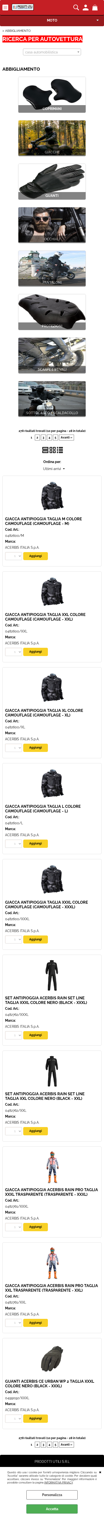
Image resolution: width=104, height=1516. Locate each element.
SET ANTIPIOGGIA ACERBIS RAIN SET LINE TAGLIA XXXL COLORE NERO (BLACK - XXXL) (46, 1000)
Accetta (52, 1509)
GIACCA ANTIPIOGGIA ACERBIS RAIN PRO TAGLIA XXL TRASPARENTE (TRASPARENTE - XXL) (51, 1288)
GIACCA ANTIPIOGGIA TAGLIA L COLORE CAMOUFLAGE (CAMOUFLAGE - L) (43, 808)
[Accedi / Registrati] (86, 7)
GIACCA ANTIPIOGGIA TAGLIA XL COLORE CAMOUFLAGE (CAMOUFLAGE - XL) (44, 712)
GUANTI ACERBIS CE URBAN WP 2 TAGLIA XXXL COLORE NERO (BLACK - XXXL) (49, 1383)
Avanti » (66, 437)
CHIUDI (100, 1471)
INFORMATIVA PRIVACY (58, 1482)
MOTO (52, 20)
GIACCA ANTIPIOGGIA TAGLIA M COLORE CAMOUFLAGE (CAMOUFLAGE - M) (43, 521)
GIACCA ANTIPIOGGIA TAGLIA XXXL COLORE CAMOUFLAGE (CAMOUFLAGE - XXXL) (46, 904)
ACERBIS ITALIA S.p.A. (22, 547)
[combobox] (52, 52)
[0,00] (95, 7)
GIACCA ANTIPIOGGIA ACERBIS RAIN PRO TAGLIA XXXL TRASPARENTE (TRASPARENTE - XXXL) (51, 1192)
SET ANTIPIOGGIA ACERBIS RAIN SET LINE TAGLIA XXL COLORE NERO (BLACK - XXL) (45, 1096)
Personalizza (52, 1495)
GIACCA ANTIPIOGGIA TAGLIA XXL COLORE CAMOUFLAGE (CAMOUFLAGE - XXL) (45, 617)
